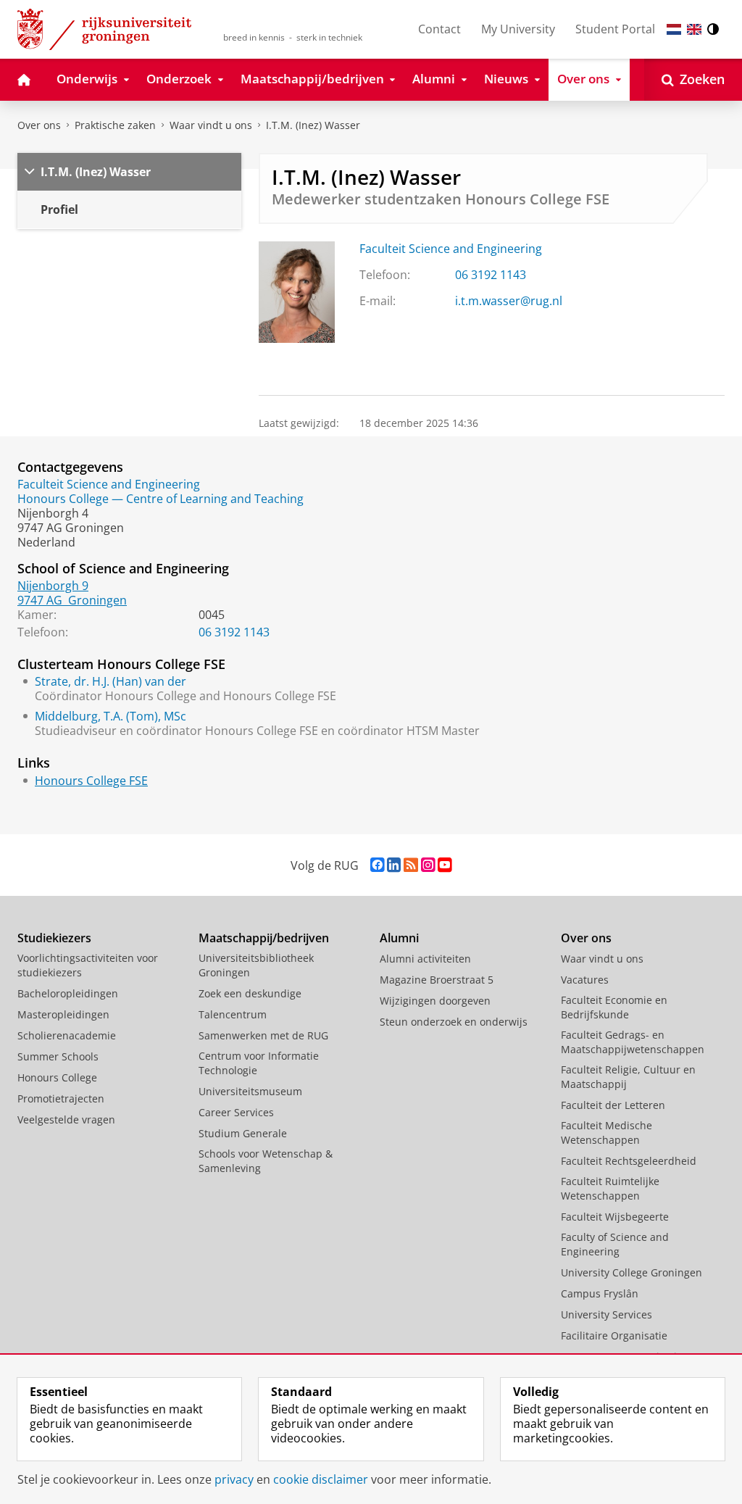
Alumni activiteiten (425, 958)
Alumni (399, 938)
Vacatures (585, 979)
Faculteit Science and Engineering (450, 248)
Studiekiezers (54, 938)
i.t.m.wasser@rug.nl (508, 301)
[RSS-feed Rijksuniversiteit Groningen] (411, 865)
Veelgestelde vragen (66, 1119)
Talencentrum (233, 1014)
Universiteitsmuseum (250, 1091)
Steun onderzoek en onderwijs (454, 1022)
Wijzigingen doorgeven (435, 1000)
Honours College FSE (91, 780)
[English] (694, 29)
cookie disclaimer (320, 1479)
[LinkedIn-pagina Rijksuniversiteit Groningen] (394, 865)
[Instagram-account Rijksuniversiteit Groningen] (428, 865)
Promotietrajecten (60, 1098)
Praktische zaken (115, 125)
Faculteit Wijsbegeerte (615, 1216)
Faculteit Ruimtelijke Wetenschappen (610, 1188)
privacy (234, 1479)
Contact (439, 29)
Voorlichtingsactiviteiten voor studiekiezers (87, 965)
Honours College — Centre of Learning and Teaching (160, 498)
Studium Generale (243, 1133)
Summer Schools (58, 1056)
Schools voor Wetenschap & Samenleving (266, 1161)
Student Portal (615, 29)
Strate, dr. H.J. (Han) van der (110, 681)
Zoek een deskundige (250, 993)
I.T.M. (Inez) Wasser (313, 125)
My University (518, 29)
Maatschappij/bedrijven (264, 938)
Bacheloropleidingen (67, 993)
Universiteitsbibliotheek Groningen (256, 965)
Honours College (57, 1077)
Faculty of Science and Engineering (615, 1244)
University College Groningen (631, 1272)
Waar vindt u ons (211, 125)
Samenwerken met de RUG (263, 1035)
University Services (606, 1314)
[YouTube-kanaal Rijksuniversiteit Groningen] (444, 865)
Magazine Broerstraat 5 (436, 979)
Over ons (39, 125)
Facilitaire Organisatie (614, 1335)
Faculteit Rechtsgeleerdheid (628, 1161)
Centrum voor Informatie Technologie (259, 1063)
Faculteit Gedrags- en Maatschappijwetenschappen (632, 1042)
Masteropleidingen (63, 1014)
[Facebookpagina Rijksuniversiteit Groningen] (377, 865)
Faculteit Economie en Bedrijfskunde (614, 1007)
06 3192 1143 (490, 274)
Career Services (236, 1112)
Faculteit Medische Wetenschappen (606, 1132)
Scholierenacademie (66, 1035)
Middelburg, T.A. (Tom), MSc (110, 716)
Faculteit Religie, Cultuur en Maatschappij (628, 1077)
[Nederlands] (674, 29)
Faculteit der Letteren (613, 1105)
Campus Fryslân (599, 1293)
